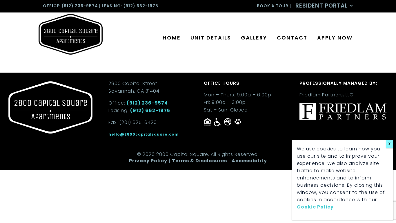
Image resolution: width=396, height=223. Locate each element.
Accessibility (249, 160)
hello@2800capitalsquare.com (143, 134)
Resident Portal (321, 6)
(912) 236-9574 (80, 6)
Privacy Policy (148, 160)
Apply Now (335, 37)
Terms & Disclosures (199, 160)
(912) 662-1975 (140, 6)
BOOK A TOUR (272, 6)
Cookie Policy (315, 207)
